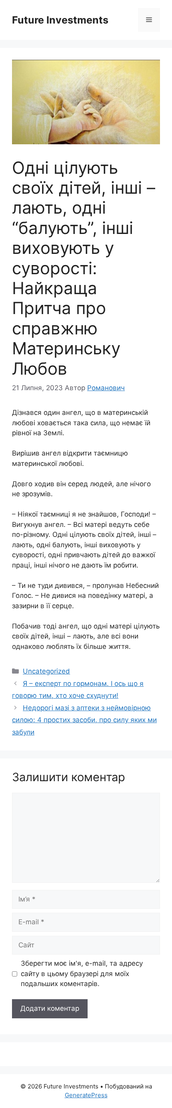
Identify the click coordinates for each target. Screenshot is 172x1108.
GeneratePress (86, 1095)
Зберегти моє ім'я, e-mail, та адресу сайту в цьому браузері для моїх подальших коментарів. (82, 973)
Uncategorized (46, 671)
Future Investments (60, 20)
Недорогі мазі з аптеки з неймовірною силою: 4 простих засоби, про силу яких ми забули (84, 720)
